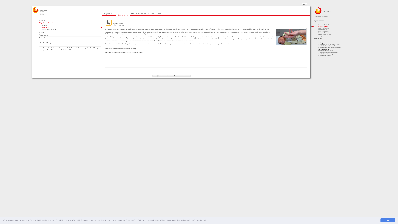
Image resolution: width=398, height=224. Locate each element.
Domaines (44, 25)
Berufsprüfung (45, 43)
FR (304, 4)
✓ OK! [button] (388, 220)
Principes (42, 20)
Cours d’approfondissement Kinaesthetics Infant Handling (124, 52)
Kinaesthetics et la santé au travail (326, 46)
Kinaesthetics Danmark (323, 33)
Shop (159, 14)
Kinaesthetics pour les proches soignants (327, 52)
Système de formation (47, 23)
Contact (151, 14)
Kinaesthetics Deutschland (324, 25)
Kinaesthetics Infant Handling (325, 54)
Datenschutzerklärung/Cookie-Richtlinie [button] (192, 220)
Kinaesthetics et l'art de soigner (325, 50)
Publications (44, 35)
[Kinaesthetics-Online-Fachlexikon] (323, 11)
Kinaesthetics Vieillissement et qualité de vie (329, 44)
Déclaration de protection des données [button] (178, 76)
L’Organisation (109, 14)
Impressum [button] (161, 76)
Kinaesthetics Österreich (323, 28)
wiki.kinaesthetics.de (321, 16)
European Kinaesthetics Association (326, 34)
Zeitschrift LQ (43, 38)
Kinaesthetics (123, 15)
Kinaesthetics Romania (323, 31)
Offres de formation (138, 14)
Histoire (41, 32)
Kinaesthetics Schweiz (323, 26)
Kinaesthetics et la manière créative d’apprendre (329, 47)
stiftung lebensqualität (323, 36)
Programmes (45, 27)
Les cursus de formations (49, 29)
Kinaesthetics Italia (322, 29)
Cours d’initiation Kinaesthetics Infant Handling (121, 49)
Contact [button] (154, 76)
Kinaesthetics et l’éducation (324, 55)
